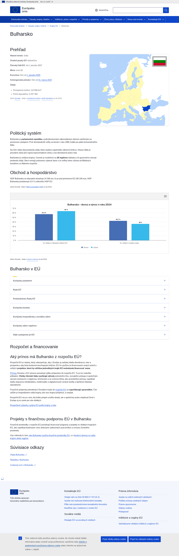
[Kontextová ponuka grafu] (165, 196)
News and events (135, 19)
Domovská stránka (19, 19)
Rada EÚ (17, 290)
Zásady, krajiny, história (39, 19)
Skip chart (53, 196)
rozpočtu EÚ (60, 390)
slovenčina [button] (103, 10)
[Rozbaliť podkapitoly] (52, 19)
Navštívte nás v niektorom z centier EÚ (81, 508)
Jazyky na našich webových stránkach (135, 497)
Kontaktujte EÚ (154, 19)
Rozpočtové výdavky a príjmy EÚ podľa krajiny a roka (33, 405)
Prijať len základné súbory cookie (144, 539)
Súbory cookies (125, 508)
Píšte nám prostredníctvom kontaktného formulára (85, 504)
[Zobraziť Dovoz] (84, 247)
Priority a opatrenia (90, 19)
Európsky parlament (22, 281)
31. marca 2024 (45, 80)
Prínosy (13, 373)
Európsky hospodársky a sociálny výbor (32, 317)
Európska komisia (21, 308)
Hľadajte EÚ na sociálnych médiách (79, 520)
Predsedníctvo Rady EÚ (24, 299)
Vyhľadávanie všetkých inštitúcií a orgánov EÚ (139, 524)
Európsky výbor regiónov (25, 326)
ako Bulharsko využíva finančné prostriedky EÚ (49, 435)
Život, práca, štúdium (113, 19)
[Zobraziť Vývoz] (94, 247)
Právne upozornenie (127, 504)
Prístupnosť (124, 512)
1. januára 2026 (33, 75)
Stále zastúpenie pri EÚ (23, 335)
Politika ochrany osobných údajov (133, 501)
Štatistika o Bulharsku (19, 460)
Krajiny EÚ (54, 26)
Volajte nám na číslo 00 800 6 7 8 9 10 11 (82, 497)
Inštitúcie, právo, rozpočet (66, 19)
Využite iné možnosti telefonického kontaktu (83, 501)
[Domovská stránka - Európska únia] (22, 9)
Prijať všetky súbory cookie (114, 539)
